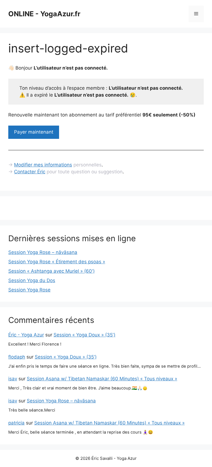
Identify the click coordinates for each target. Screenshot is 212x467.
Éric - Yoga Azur (26, 335)
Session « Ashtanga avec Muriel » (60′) (51, 271)
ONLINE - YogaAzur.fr (44, 14)
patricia (16, 423)
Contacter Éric (29, 171)
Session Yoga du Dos (31, 280)
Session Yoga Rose (29, 290)
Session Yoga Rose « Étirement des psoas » (56, 261)
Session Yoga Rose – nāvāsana (42, 252)
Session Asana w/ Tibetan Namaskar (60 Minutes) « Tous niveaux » (102, 378)
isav (12, 378)
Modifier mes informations (43, 165)
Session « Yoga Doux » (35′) (84, 335)
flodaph (16, 357)
